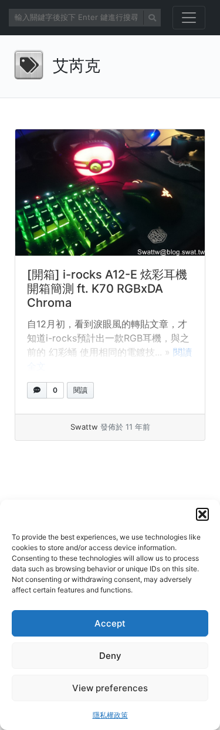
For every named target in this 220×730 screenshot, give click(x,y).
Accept (110, 623)
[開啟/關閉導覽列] (188, 17)
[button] (202, 514)
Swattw (84, 426)
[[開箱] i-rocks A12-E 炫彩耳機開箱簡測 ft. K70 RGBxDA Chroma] (110, 192)
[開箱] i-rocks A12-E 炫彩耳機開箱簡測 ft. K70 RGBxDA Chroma (107, 288)
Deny (110, 655)
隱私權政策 (110, 715)
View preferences (110, 688)
